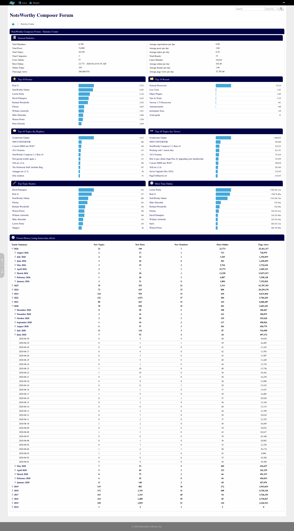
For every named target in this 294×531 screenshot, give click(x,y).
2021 (16, 301)
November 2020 (24, 314)
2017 (16, 494)
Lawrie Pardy (18, 93)
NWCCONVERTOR (21, 141)
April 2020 (22, 470)
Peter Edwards (18, 123)
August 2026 (22, 252)
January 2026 (23, 281)
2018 (16, 490)
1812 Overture (18, 150)
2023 (16, 293)
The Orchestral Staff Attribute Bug (27, 167)
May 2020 (21, 466)
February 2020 (23, 478)
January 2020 (23, 482)
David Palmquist (19, 98)
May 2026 (21, 265)
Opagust (15, 227)
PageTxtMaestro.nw (158, 175)
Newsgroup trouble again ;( (24, 158)
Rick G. (15, 85)
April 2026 (22, 269)
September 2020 (24, 322)
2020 (16, 306)
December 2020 (24, 310)
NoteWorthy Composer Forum (41, 15)
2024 (16, 289)
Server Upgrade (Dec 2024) (161, 171)
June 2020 (21, 334)
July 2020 (21, 330)
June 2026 (21, 261)
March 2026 (22, 273)
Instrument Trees (156, 110)
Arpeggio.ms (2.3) (20, 171)
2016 (16, 498)
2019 (16, 486)
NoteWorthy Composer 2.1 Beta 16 (27, 154)
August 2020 (22, 326)
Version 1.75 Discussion (160, 102)
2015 (16, 503)
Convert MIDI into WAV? (23, 146)
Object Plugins (155, 93)
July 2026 (21, 256)
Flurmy (15, 106)
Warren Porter (18, 119)
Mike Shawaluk (19, 114)
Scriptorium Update (20, 137)
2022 (16, 297)
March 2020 (22, 474)
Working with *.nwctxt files (161, 150)
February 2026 (23, 277)
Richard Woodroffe (20, 102)
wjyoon (219, 59)
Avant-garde (154, 114)
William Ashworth (20, 110)
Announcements (156, 106)
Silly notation (18, 175)
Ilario (151, 223)
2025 (16, 285)
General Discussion (157, 85)
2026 (16, 248)
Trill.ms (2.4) (18, 162)
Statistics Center (27, 24)
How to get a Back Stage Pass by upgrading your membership (176, 158)
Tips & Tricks (155, 98)
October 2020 (23, 318)
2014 (16, 506)
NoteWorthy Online (20, 89)
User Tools (154, 89)
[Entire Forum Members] (271, 9)
